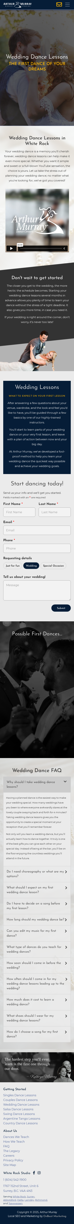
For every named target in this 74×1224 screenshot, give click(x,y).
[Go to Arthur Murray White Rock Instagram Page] (39, 1173)
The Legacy (11, 1151)
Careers (8, 1155)
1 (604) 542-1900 (14, 1179)
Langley (29, 1199)
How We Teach (14, 1141)
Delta (20, 1199)
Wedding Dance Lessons (21, 1104)
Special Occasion (53, 566)
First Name (12, 504)
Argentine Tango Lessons (21, 1118)
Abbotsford (9, 1199)
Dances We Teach (16, 1137)
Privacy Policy (13, 1160)
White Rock (19, 1196)
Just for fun (13, 566)
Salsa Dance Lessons (18, 1109)
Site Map (9, 1165)
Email (8, 522)
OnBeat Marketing (54, 1216)
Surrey (30, 1196)
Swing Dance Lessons (19, 1114)
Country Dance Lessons (20, 1123)
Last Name (48, 504)
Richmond (41, 1199)
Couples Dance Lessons (20, 1100)
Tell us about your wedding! (24, 577)
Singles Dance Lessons (19, 1095)
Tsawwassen (15, 1203)
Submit (61, 608)
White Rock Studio (16, 1173)
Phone (8, 540)
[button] (37, 785)
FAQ (6, 1146)
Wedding (31, 566)
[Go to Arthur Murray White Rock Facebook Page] (34, 1173)
